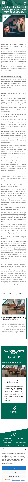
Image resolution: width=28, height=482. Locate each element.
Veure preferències (14, 476)
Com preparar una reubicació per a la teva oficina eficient (13, 318)
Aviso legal (23, 480)
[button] (25, 449)
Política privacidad (16, 480)
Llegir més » (7, 400)
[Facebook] (9, 357)
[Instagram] (14, 357)
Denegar (14, 472)
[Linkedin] (19, 357)
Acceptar (14, 468)
